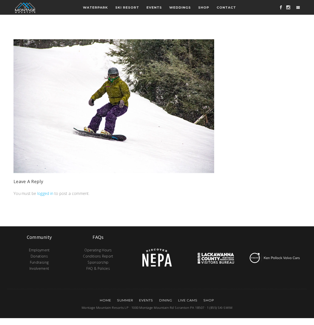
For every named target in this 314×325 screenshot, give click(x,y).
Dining (165, 300)
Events (146, 300)
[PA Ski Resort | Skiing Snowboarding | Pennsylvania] (25, 7)
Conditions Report (98, 256)
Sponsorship (98, 262)
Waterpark (95, 7)
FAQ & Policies (98, 268)
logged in (45, 193)
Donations (39, 256)
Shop (203, 7)
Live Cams (187, 300)
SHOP (208, 300)
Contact (226, 7)
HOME (105, 300)
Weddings (180, 7)
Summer (125, 300)
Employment (39, 250)
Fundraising (39, 262)
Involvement (39, 268)
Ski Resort (127, 7)
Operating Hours (98, 250)
